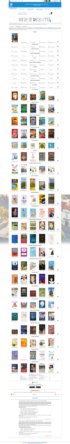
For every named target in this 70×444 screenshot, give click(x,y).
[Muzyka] (44, 21)
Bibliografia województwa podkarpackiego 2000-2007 (39, 9)
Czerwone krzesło (32, 379)
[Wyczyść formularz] (49, 14)
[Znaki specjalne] (51, 14)
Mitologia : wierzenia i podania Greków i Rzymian (24, 379)
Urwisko (41, 379)
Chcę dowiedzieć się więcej (31, 443)
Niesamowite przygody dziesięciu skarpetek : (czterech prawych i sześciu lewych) (37, 377)
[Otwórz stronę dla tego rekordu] (15, 37)
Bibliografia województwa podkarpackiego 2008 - (30, 9)
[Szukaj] (51, 13)
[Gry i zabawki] (49, 21)
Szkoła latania (21, 377)
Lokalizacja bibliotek (18, 26)
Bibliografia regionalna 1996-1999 (48, 9)
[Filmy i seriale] (40, 21)
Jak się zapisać (12, 26)
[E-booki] (30, 21)
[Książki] (21, 21)
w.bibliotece (31, 392)
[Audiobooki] (25, 21)
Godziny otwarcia (24, 26)
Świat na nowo (41, 377)
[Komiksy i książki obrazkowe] (35, 21)
